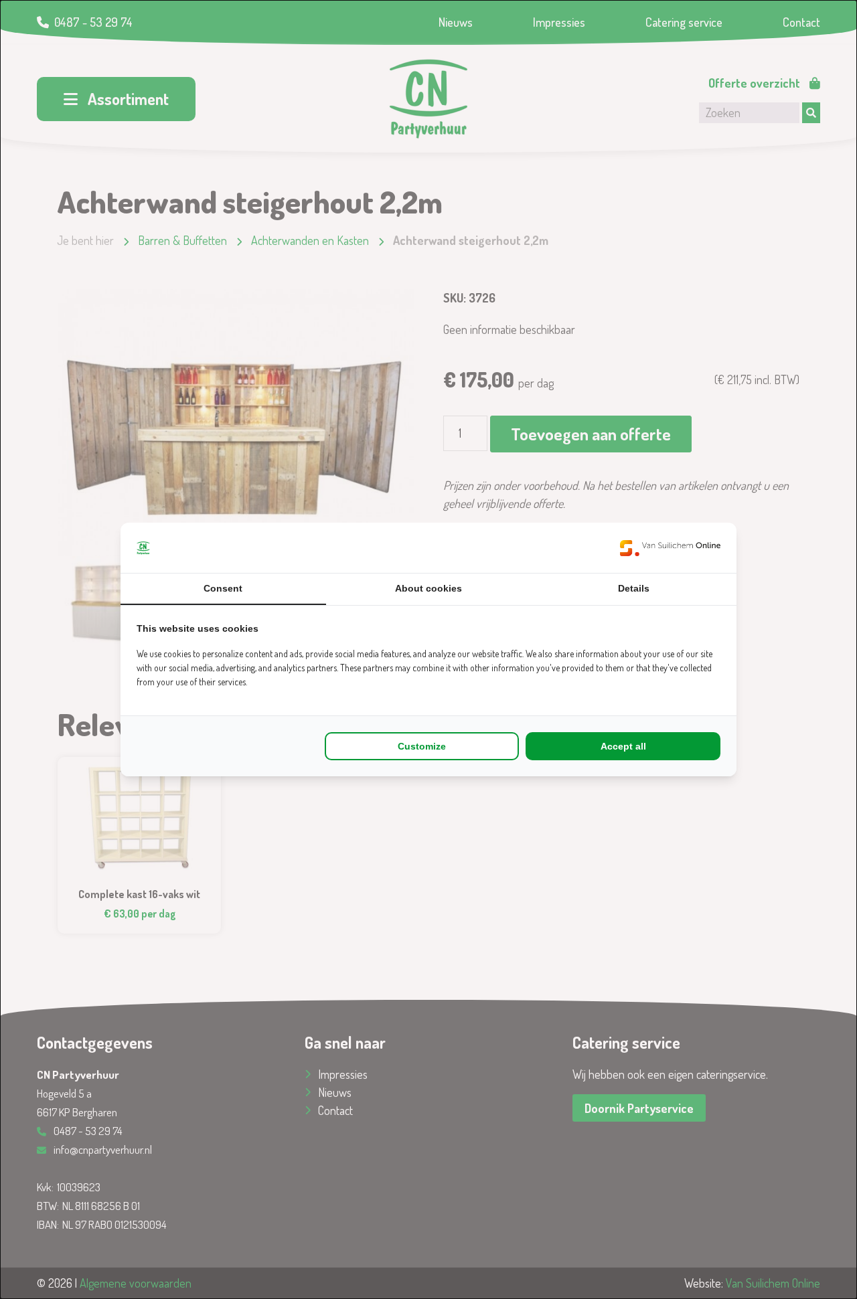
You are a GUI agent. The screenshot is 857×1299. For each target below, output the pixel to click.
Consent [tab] (223, 588)
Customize (422, 746)
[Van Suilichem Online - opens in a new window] (670, 548)
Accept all (623, 746)
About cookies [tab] (428, 588)
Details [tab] (633, 588)
